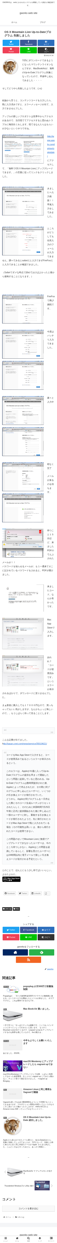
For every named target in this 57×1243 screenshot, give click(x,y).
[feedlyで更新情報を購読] (41, 952)
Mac (17, 909)
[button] (51, 626)
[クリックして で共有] (47, 893)
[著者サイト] (15, 952)
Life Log (8, 909)
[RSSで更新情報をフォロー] (28, 960)
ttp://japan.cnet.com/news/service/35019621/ (25, 744)
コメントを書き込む (28, 1208)
